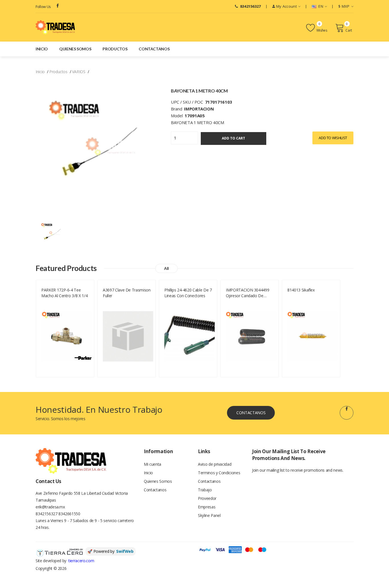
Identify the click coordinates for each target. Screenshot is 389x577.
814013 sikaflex (301, 290)
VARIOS (78, 71)
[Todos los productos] (52, 234)
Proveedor (207, 498)
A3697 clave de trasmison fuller (127, 292)
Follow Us (43, 6)
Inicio (42, 48)
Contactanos (154, 48)
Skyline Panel (209, 515)
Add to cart (233, 138)
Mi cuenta (152, 464)
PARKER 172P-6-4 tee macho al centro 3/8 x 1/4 (64, 292)
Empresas (206, 507)
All (166, 268)
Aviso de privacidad (214, 464)
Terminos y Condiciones (219, 472)
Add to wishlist (333, 137)
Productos (115, 48)
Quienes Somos (75, 48)
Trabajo (205, 489)
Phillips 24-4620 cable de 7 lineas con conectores (188, 292)
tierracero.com (81, 560)
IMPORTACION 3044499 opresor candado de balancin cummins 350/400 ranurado (250, 293)
